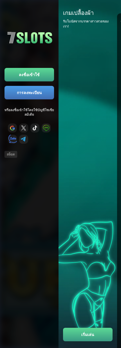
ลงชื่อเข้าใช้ (29, 74)
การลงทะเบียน (29, 92)
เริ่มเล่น (87, 334)
